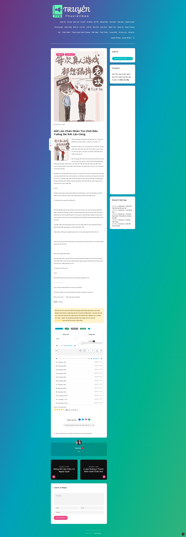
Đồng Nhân (104, 22)
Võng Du (131, 32)
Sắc (59, 32)
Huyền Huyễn (129, 22)
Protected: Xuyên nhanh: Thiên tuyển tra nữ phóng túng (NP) (121, 216)
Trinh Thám (104, 32)
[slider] (60, 345)
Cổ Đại (69, 22)
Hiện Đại (120, 22)
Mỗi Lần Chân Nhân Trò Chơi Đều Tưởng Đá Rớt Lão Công (70, 433)
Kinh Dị (75, 27)
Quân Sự (121, 27)
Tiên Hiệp (94, 32)
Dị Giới (83, 22)
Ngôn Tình (112, 27)
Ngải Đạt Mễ (88, 433)
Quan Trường (129, 27)
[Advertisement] (122, 139)
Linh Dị (88, 27)
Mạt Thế (96, 27)
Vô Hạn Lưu (123, 32)
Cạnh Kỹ (63, 22)
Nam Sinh (103, 27)
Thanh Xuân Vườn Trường (81, 32)
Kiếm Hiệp (68, 27)
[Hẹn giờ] (84, 350)
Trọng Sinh (113, 32)
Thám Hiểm (66, 32)
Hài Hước (113, 22)
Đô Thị (96, 22)
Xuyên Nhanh (127, 38)
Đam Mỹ (76, 22)
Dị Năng (89, 22)
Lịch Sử (82, 27)
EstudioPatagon (97, 533)
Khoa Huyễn (58, 27)
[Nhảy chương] (80, 350)
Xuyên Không (116, 38)
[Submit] (131, 59)
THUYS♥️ (79, 448)
